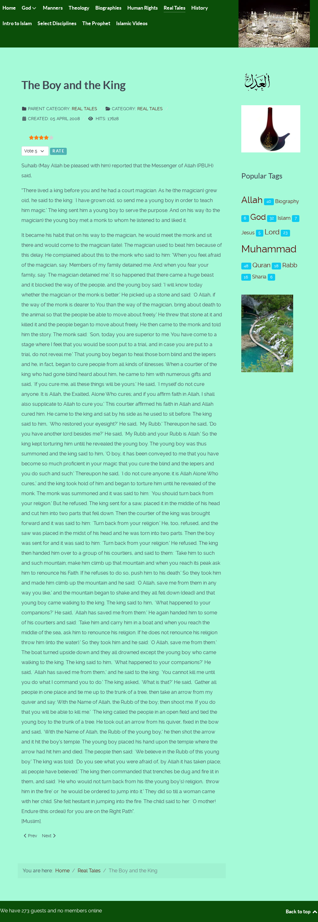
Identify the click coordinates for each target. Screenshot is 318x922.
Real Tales (84, 108)
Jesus (248, 233)
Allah (252, 200)
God (258, 217)
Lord (272, 232)
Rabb (289, 265)
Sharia (259, 277)
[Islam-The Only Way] (274, 23)
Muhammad (269, 249)
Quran (261, 265)
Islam (284, 218)
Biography (287, 201)
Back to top (298, 911)
